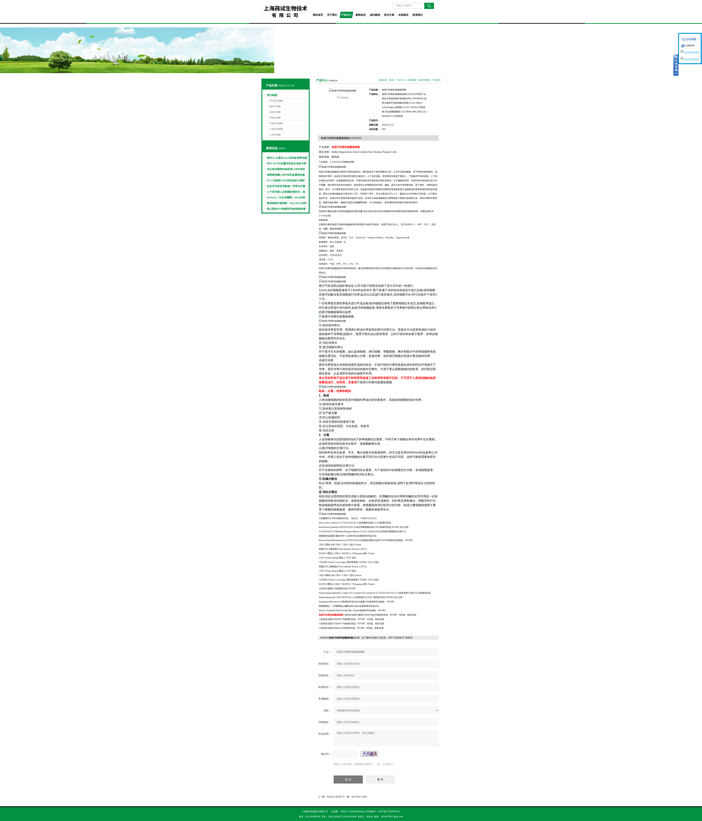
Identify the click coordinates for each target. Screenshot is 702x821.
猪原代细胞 (275, 106)
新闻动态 (361, 14)
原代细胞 (272, 95)
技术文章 (389, 14)
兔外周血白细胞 (359, 796)
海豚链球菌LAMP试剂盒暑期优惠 (286, 174)
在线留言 (403, 14)
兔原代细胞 (275, 112)
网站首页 (318, 14)
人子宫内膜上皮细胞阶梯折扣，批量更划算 (286, 192)
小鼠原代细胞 (276, 129)
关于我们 (332, 14)
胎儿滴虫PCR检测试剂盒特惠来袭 (286, 208)
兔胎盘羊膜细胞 (334, 796)
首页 (391, 80)
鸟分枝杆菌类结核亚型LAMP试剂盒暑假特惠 (286, 170)
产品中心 (346, 14)
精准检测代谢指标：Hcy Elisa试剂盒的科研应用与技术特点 (287, 204)
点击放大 (344, 97)
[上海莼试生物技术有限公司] (285, 11)
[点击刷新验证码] (370, 754)
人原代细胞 (275, 134)
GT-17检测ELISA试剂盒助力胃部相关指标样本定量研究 (286, 181)
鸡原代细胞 (275, 117)
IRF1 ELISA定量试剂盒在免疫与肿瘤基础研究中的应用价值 (286, 164)
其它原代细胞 (276, 100)
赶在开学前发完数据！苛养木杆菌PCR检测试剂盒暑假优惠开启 (286, 187)
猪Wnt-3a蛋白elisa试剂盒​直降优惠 (287, 157)
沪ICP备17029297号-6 (389, 811)
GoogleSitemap (356, 811)
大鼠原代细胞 (276, 123)
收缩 (675, 65)
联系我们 (418, 14)
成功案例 (375, 14)
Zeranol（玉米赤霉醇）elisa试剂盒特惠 (286, 198)
